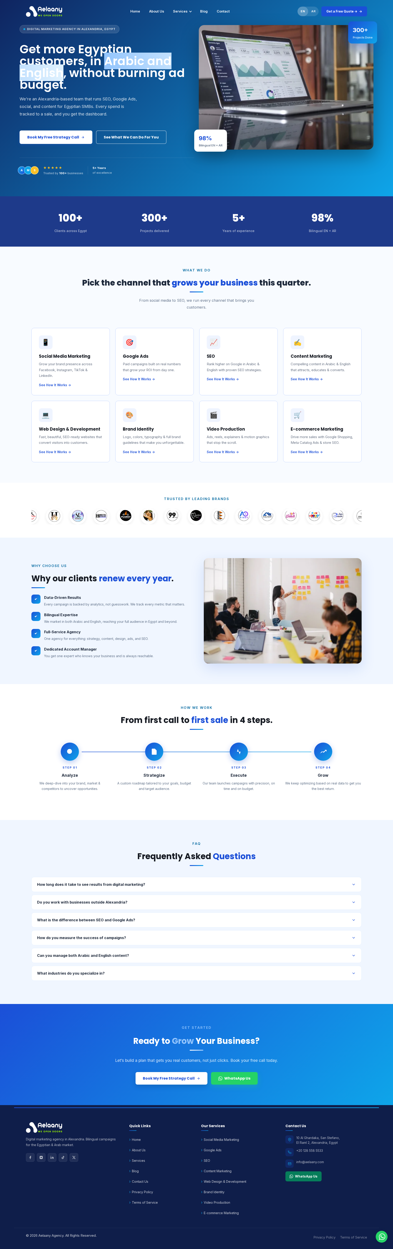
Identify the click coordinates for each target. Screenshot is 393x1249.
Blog (204, 11)
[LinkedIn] (52, 1157)
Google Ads (213, 1150)
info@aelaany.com (310, 1162)
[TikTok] (63, 1157)
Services (180, 11)
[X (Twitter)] (74, 1157)
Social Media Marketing (221, 1140)
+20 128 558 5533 (309, 1150)
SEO (207, 1160)
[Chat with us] (382, 1237)
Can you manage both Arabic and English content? (83, 955)
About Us (156, 11)
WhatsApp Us (237, 1078)
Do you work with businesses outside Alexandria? (82, 902)
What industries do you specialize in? (71, 973)
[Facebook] (30, 1157)
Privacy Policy (142, 1192)
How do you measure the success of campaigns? (81, 937)
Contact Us (140, 1181)
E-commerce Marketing (221, 1213)
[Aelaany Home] (44, 11)
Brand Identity (214, 1192)
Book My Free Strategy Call (53, 137)
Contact (223, 11)
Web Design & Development (225, 1181)
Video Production (217, 1202)
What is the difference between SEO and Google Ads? (86, 920)
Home (135, 11)
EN (303, 11)
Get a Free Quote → (341, 11)
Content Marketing (218, 1171)
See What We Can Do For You (131, 137)
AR (313, 11)
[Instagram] (41, 1157)
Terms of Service (145, 1202)
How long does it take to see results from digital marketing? (91, 884)
